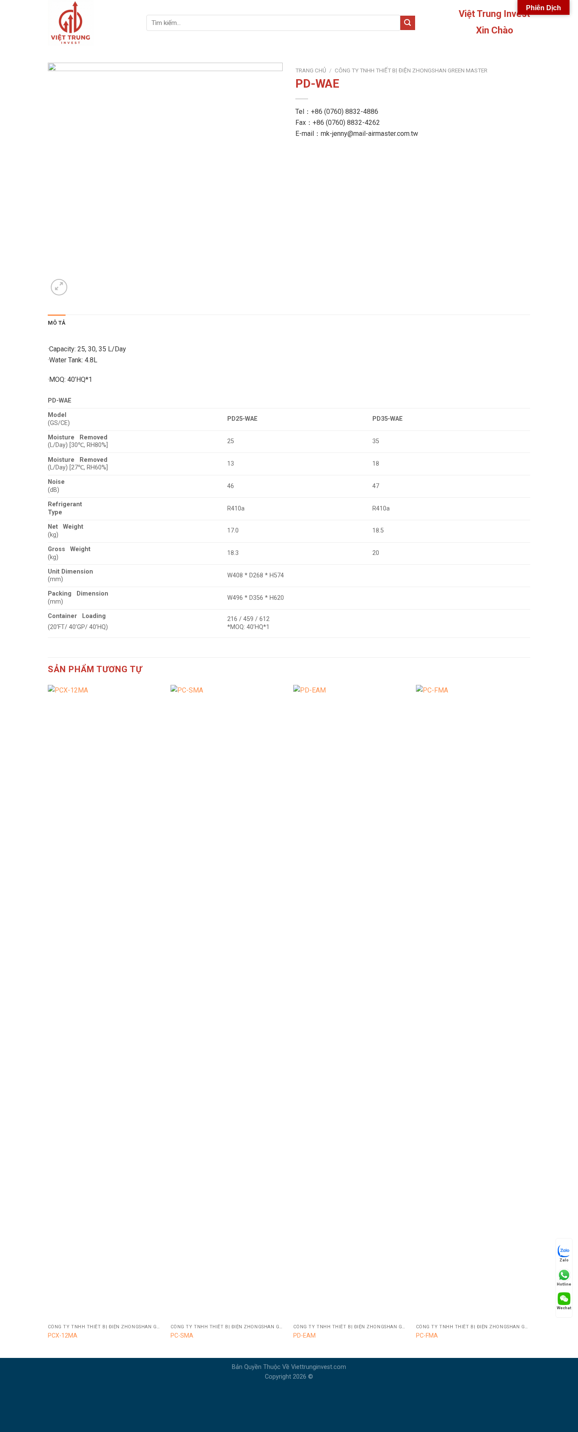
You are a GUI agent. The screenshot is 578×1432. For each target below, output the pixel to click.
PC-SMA (182, 1335)
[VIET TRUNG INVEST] (91, 23)
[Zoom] (59, 287)
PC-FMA (427, 1335)
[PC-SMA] (228, 1002)
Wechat (564, 1308)
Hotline (564, 1284)
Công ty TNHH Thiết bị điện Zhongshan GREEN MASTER (411, 70)
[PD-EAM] (350, 1002)
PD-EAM (304, 1335)
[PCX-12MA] (105, 1002)
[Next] (529, 1020)
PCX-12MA (62, 1335)
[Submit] (407, 23)
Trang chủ (310, 70)
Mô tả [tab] (57, 323)
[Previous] (48, 1020)
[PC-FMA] (473, 1002)
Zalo (564, 1260)
